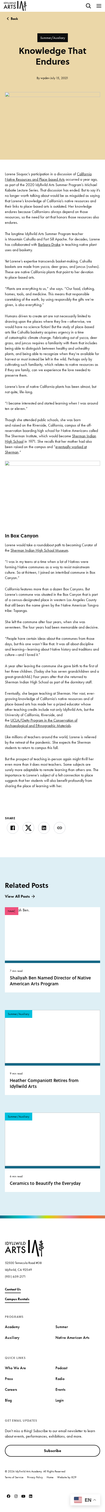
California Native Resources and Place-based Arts (48, 176)
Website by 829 (66, 1477)
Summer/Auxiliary (52, 38)
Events (60, 1389)
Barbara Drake (49, 244)
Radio (59, 1378)
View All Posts (17, 896)
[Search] (88, 5)
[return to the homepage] (24, 1247)
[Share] (59, 828)
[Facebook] (8, 1496)
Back (14, 18)
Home (50, 1477)
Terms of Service (14, 1477)
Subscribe (52, 1450)
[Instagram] (16, 1496)
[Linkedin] (30, 1496)
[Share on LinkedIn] (44, 828)
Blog (8, 1400)
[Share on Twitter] (28, 828)
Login (59, 1400)
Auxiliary (12, 1337)
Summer (61, 1326)
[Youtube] (23, 1496)
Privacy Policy (35, 1477)
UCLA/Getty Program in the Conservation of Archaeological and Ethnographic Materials (41, 723)
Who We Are (15, 1367)
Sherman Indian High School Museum (39, 550)
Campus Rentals (17, 1299)
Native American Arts (72, 1337)
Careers (11, 1389)
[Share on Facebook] (13, 828)
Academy (12, 1326)
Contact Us (13, 1289)
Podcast (61, 1367)
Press (9, 1378)
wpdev (45, 78)
